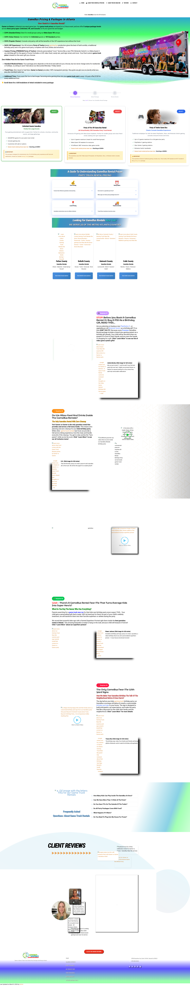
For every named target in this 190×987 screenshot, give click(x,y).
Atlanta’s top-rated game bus (26, 26)
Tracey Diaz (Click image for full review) (117, 739)
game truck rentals (67, 431)
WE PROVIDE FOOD (70, 969)
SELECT (54, 111)
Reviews (126, 3)
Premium (125, 330)
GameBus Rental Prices (109, 171)
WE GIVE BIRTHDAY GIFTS (72, 980)
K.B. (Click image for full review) (70, 461)
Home (82, 3)
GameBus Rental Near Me (84, 602)
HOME (67, 958)
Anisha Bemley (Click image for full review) (119, 363)
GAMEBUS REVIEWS (70, 962)
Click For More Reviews (94, 951)
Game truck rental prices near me (18, 147)
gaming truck (137, 160)
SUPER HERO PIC (70, 976)
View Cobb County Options (128, 275)
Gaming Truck (25, 156)
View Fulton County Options (61, 275)
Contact (134, 3)
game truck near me (76, 612)
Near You (110, 220)
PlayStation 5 (125, 326)
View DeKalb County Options (84, 275)
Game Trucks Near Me (114, 3)
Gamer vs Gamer (102, 895)
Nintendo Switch (115, 328)
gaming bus (54, 45)
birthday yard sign (102, 705)
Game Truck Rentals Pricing (96, 3)
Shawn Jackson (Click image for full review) (117, 631)
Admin (21, 984)
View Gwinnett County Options (106, 275)
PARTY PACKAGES (70, 965)
